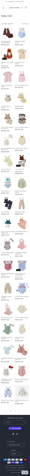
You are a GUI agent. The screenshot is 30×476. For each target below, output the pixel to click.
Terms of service (11, 470)
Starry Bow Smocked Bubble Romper (20, 274)
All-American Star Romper (21, 296)
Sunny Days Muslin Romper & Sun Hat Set (8, 149)
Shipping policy (20, 470)
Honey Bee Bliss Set (6, 169)
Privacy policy (21, 467)
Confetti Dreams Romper (21, 148)
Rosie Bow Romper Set (6, 317)
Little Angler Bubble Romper (20, 42)
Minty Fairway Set (5, 191)
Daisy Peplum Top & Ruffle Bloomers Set (8, 232)
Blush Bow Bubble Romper (21, 379)
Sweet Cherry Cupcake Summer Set (20, 359)
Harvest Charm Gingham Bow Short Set (7, 128)
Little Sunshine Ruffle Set (21, 231)
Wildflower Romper (20, 212)
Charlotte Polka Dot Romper (6, 107)
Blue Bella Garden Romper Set (7, 359)
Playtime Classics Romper (7, 400)
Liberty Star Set (5, 212)
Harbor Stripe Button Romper (6, 86)
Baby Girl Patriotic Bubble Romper (7, 274)
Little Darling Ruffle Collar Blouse (21, 401)
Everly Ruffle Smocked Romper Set (20, 253)
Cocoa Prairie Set (19, 169)
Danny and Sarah (14, 465)
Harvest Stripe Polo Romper (20, 63)
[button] (3, 7)
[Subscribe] (24, 422)
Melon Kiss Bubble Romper (21, 85)
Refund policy (13, 467)
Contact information (16, 472)
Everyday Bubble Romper (7, 252)
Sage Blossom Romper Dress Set (6, 338)
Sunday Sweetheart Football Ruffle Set (5, 42)
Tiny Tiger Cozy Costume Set (7, 63)
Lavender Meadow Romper (21, 317)
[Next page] (24, 411)
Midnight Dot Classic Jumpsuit (6, 297)
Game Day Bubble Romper (21, 127)
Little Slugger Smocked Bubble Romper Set (7, 380)
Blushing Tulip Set (19, 106)
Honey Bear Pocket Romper (19, 338)
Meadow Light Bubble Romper (20, 191)
